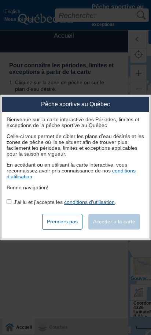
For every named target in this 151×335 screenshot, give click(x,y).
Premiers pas (62, 221)
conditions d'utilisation (89, 202)
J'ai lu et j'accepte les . (65, 202)
